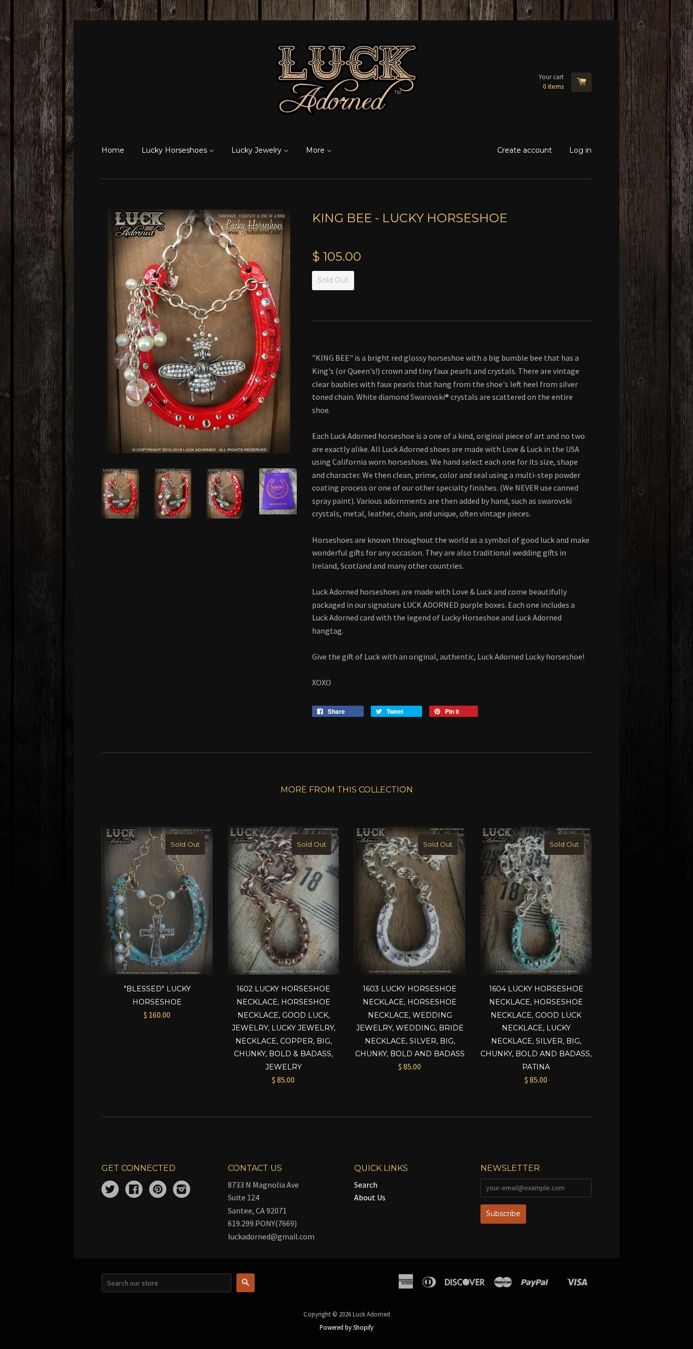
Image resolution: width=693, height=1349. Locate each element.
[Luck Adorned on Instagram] (181, 1190)
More (316, 150)
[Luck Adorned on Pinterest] (157, 1190)
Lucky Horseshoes (175, 150)
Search (365, 1185)
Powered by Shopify (346, 1327)
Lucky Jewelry (257, 150)
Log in (580, 150)
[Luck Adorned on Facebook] (134, 1190)
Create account (524, 150)
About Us (370, 1197)
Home (112, 150)
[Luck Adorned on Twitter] (110, 1190)
